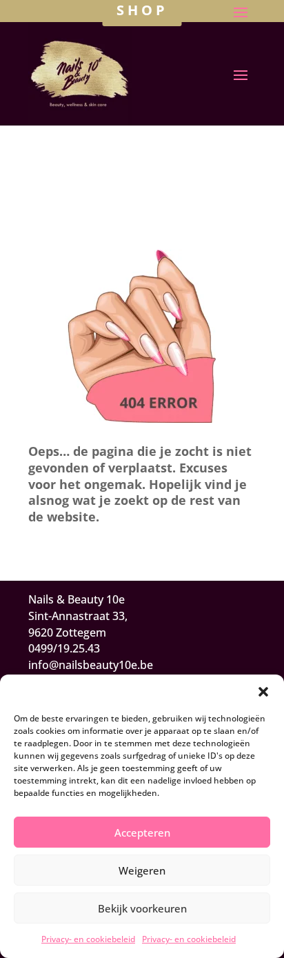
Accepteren (142, 832)
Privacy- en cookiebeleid (88, 939)
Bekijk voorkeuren (142, 908)
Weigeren (142, 870)
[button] (263, 692)
